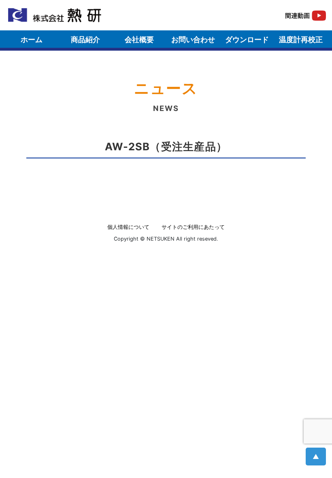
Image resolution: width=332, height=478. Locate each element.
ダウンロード (247, 39)
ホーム (32, 39)
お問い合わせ (193, 39)
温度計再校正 (301, 39)
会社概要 (139, 39)
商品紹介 (85, 39)
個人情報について (128, 227)
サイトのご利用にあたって (193, 227)
